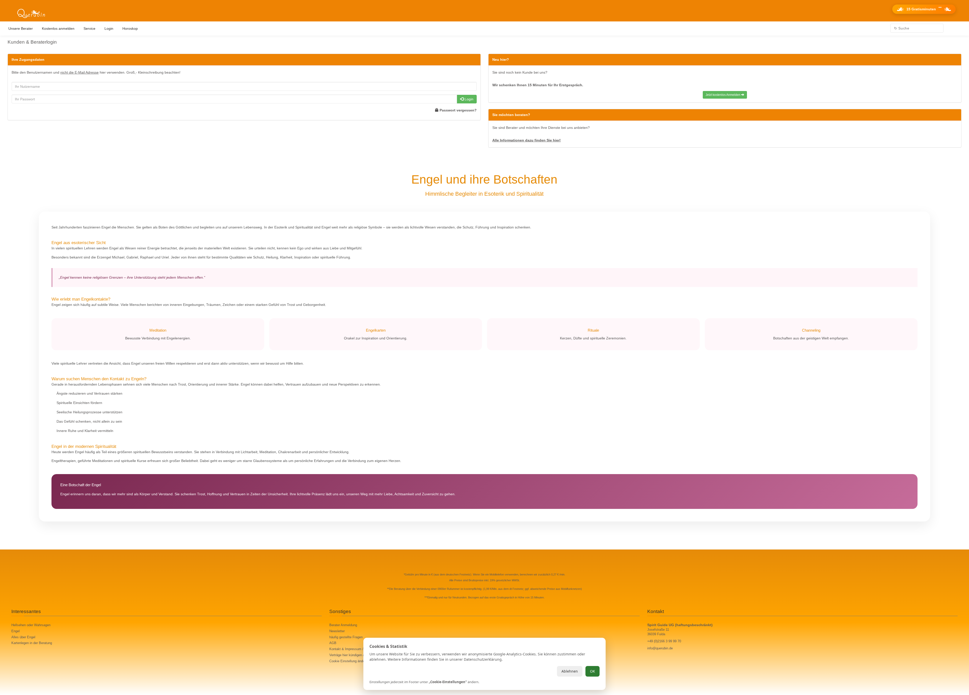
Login (108, 28)
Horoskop (130, 28)
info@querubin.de (660, 648)
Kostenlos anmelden (58, 28)
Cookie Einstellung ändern (348, 661)
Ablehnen (569, 671)
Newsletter (337, 631)
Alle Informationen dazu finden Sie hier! (526, 140)
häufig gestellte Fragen (346, 637)
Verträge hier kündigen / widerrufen (354, 655)
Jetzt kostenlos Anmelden (723, 95)
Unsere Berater (20, 28)
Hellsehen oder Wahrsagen (30, 625)
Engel (15, 631)
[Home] (31, 14)
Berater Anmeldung (343, 625)
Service (89, 28)
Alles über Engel (23, 637)
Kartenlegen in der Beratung (31, 643)
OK (592, 671)
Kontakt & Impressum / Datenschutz (356, 649)
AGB (332, 643)
